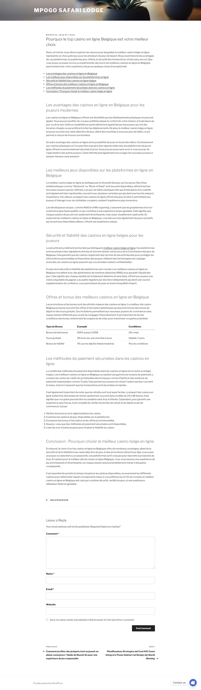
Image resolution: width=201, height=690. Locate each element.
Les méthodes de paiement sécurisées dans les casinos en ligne (80, 87)
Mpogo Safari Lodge (69, 10)
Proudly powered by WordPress (48, 683)
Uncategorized (59, 500)
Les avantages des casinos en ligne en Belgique (71, 73)
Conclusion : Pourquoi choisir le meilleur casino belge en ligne (79, 91)
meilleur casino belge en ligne (120, 248)
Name (50, 573)
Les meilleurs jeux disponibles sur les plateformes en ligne (77, 77)
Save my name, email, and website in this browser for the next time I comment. (92, 619)
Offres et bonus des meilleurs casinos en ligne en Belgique (77, 84)
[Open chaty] (193, 682)
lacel (71, 35)
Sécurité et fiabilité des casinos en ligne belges (71, 80)
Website (51, 604)
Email (50, 589)
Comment (52, 533)
